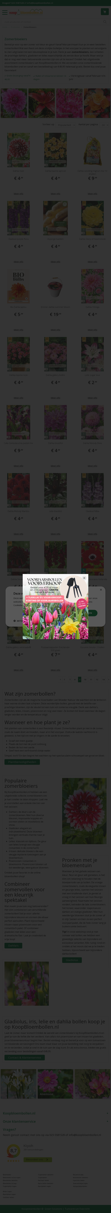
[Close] (84, 578)
